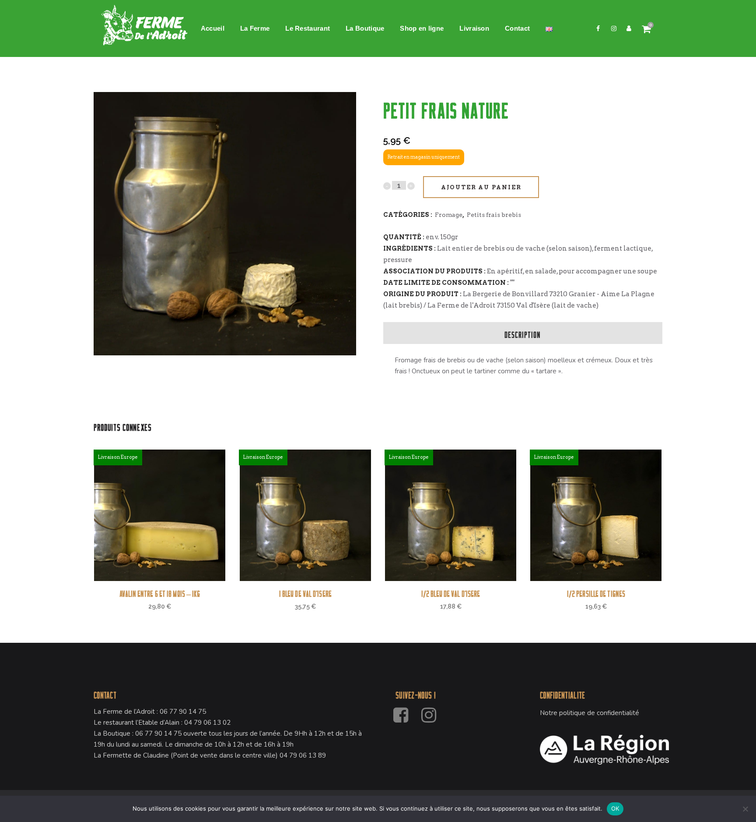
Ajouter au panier (481, 187)
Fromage (448, 214)
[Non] (745, 808)
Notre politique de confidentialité (589, 713)
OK (615, 808)
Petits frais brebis (494, 214)
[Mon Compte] (628, 28)
